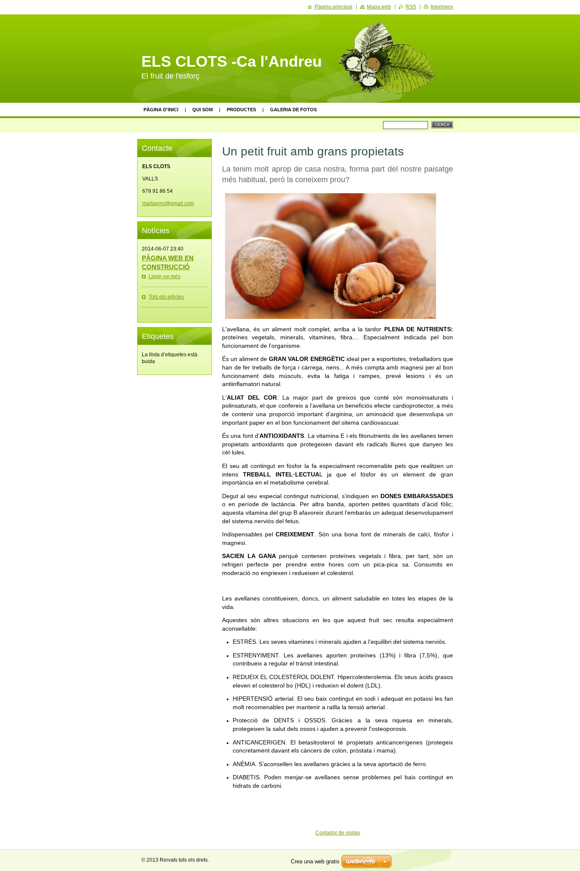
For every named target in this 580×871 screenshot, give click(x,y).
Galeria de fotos (293, 109)
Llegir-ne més (164, 276)
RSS (410, 7)
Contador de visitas (337, 833)
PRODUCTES (241, 109)
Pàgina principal (333, 7)
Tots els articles (166, 297)
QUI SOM (202, 109)
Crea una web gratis (315, 861)
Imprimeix (442, 7)
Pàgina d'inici (161, 109)
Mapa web (379, 7)
